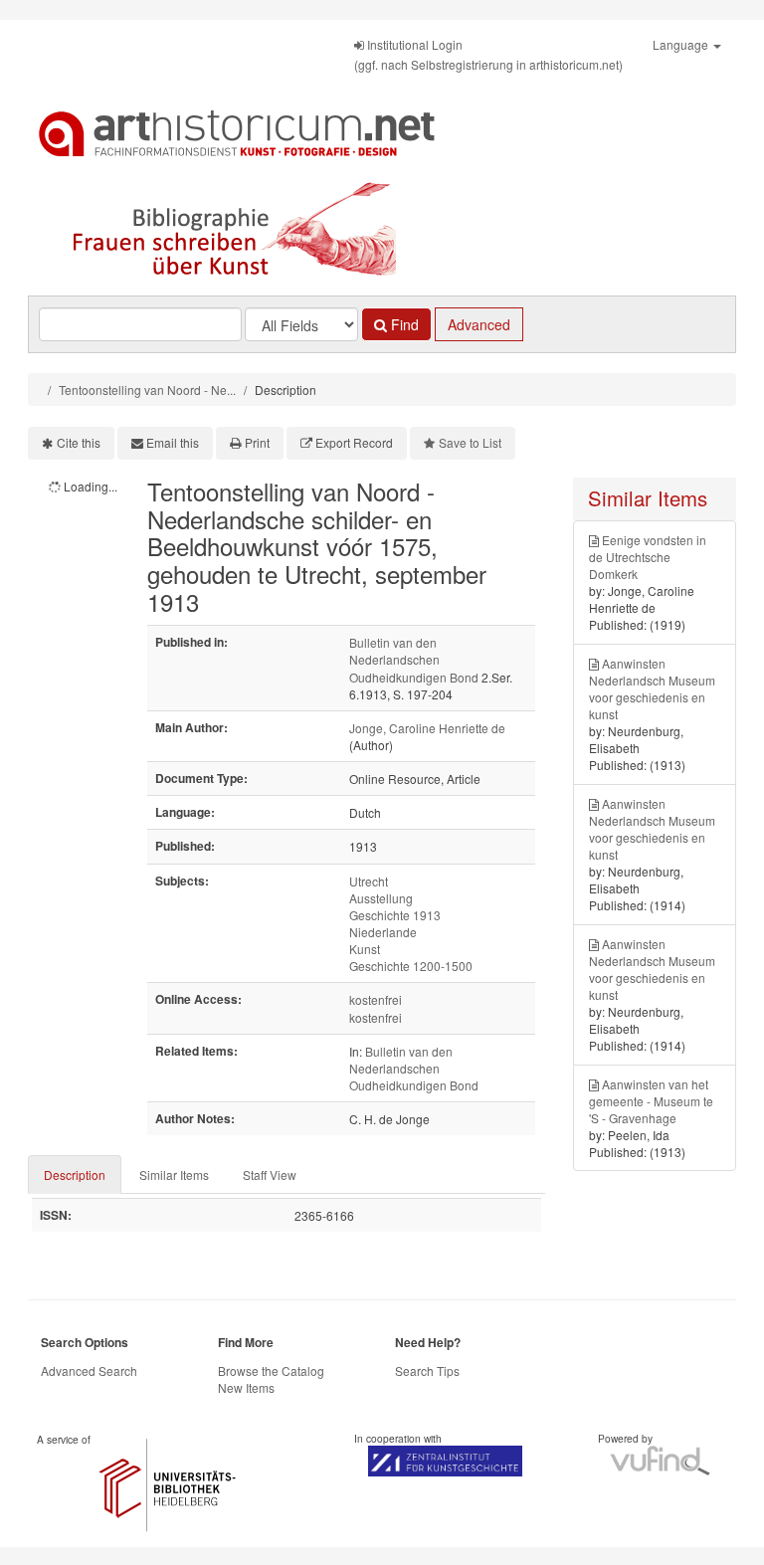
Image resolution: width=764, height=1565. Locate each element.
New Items (246, 1387)
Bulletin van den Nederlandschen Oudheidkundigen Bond (413, 659)
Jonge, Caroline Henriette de (427, 727)
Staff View (269, 1174)
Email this (172, 442)
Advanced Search (89, 1370)
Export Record (354, 442)
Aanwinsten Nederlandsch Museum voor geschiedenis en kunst (652, 688)
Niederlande (383, 931)
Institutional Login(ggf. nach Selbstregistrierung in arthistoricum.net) (488, 54)
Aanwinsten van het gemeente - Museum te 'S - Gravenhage (651, 1101)
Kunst (364, 948)
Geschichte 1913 (395, 914)
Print (257, 442)
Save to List (470, 442)
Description (74, 1174)
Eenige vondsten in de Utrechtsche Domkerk (647, 556)
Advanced (479, 324)
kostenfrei (375, 999)
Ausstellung (381, 897)
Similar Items (174, 1174)
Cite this (78, 442)
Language (682, 44)
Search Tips (427, 1370)
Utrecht (368, 881)
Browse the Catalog (271, 1370)
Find (403, 324)
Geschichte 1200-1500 (411, 965)
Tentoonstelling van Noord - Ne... (147, 389)
